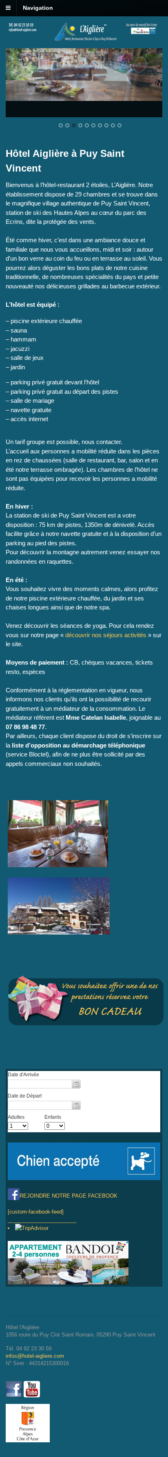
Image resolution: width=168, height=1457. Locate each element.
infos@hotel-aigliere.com (35, 1356)
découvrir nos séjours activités (105, 634)
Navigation (38, 7)
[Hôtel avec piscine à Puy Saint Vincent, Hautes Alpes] (84, 39)
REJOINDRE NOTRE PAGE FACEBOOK (68, 1196)
